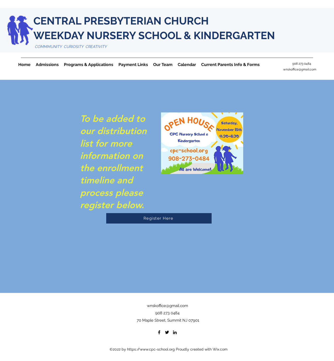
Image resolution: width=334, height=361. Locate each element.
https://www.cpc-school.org (151, 349)
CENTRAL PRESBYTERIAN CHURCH (131, 21)
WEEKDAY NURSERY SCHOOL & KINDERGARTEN (154, 35)
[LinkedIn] (174, 332)
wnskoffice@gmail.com (299, 69)
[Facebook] (159, 332)
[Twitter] (167, 332)
